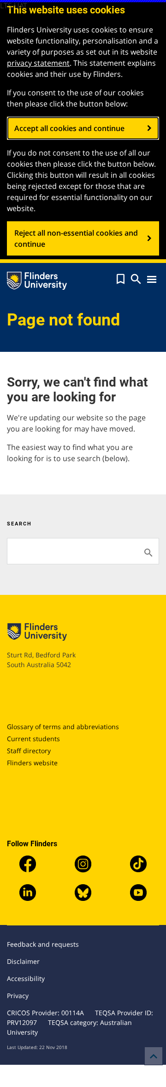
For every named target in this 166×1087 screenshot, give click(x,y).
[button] (120, 279)
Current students (33, 738)
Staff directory (29, 750)
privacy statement (38, 63)
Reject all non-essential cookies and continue (76, 238)
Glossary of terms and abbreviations (63, 726)
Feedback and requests (43, 944)
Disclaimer (23, 961)
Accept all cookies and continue (69, 128)
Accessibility (26, 978)
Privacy (18, 995)
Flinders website (32, 762)
